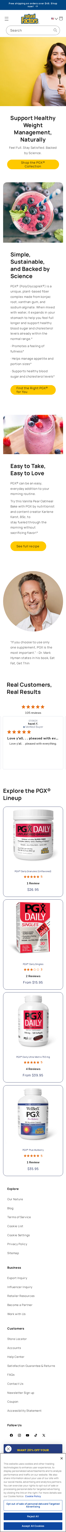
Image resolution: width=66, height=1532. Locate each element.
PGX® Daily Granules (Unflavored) (32, 871)
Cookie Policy (33, 1496)
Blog (10, 1208)
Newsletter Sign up (20, 1393)
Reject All (33, 1516)
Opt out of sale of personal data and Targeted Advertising (33, 1505)
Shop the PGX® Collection (33, 164)
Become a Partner (20, 1305)
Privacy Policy (17, 1244)
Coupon (12, 1402)
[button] (7, 18)
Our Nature (15, 1199)
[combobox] (33, 30)
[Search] (55, 30)
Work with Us (16, 1314)
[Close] (62, 1458)
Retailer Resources (21, 1296)
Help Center (15, 1357)
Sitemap (13, 1253)
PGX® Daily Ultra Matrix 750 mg (33, 1057)
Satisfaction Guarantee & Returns (31, 1366)
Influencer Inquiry (19, 1287)
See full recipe (28, 546)
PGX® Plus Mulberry (33, 1149)
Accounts (14, 1348)
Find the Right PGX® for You (32, 390)
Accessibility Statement (24, 1411)
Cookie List (15, 1226)
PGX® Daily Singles (33, 964)
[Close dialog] (8, 1449)
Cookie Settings (18, 1235)
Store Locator (17, 1339)
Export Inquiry (17, 1278)
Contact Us (15, 1384)
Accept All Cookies (33, 1526)
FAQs (11, 1375)
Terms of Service (19, 1217)
